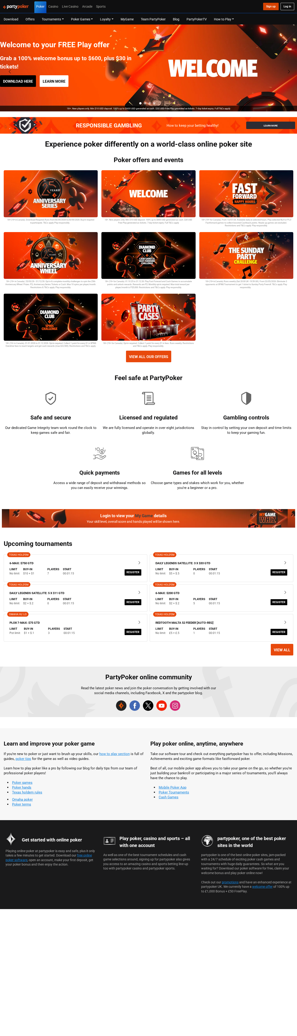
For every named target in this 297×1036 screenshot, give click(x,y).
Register (132, 572)
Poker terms (21, 804)
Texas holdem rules (27, 792)
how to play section (114, 754)
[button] (140, 103)
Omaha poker (22, 799)
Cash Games (168, 797)
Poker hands (21, 787)
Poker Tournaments (174, 792)
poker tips (23, 758)
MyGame (127, 19)
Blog (176, 19)
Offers (30, 19)
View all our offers (148, 356)
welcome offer (262, 886)
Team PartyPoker (153, 19)
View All (282, 650)
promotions (230, 882)
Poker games (22, 782)
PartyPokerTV (197, 19)
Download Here (18, 81)
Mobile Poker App (172, 787)
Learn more (54, 81)
